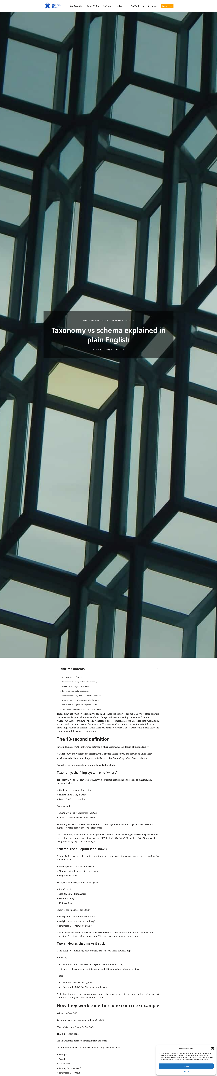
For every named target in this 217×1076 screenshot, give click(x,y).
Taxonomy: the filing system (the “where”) (79, 682)
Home (85, 320)
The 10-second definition (72, 677)
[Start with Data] (52, 6)
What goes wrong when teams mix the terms (80, 700)
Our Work (135, 6)
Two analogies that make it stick (75, 691)
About (155, 6)
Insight (146, 6)
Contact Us (167, 6)
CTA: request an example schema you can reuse (81, 709)
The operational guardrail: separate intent (79, 705)
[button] (212, 1048)
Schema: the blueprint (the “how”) (76, 686)
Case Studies (98, 349)
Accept (186, 1066)
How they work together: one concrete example (81, 695)
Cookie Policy (186, 1071)
